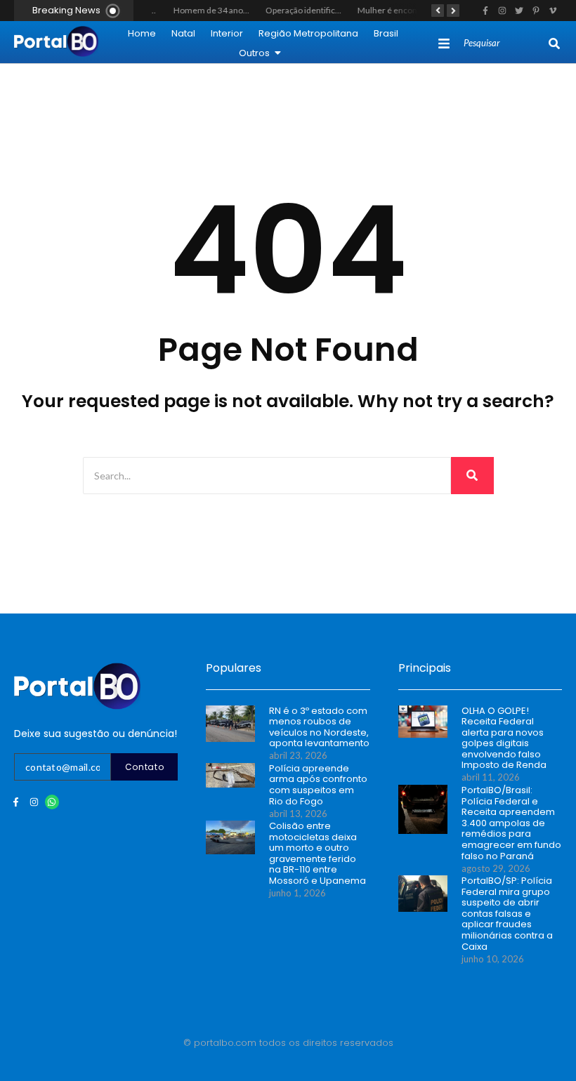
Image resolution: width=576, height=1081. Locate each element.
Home (142, 33)
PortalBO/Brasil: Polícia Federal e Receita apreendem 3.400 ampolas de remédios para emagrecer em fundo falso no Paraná (511, 823)
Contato (144, 767)
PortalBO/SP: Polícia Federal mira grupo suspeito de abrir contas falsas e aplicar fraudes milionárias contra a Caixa (507, 913)
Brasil (386, 33)
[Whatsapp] (52, 802)
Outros (254, 53)
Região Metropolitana (308, 33)
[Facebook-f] (15, 802)
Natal (183, 33)
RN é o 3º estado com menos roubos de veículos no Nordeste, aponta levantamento (319, 727)
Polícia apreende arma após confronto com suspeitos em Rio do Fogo (318, 785)
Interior (227, 33)
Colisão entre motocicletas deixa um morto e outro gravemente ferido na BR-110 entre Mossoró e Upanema (317, 854)
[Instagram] (34, 802)
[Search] (554, 43)
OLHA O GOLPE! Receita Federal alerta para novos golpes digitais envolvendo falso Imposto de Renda (504, 738)
